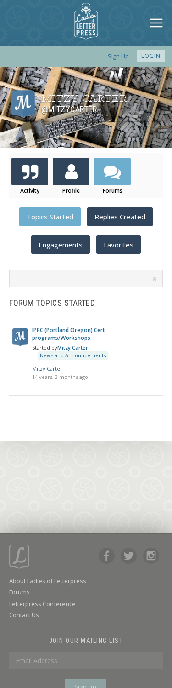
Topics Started (50, 216)
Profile (71, 191)
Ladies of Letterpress (86, 21)
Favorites (118, 244)
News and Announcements (73, 355)
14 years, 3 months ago (60, 376)
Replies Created (119, 216)
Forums (112, 191)
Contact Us (24, 615)
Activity (29, 191)
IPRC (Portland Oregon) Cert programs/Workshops (68, 334)
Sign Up (118, 56)
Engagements (61, 244)
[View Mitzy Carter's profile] (20, 344)
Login (151, 56)
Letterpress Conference (42, 604)
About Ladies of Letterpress (47, 581)
